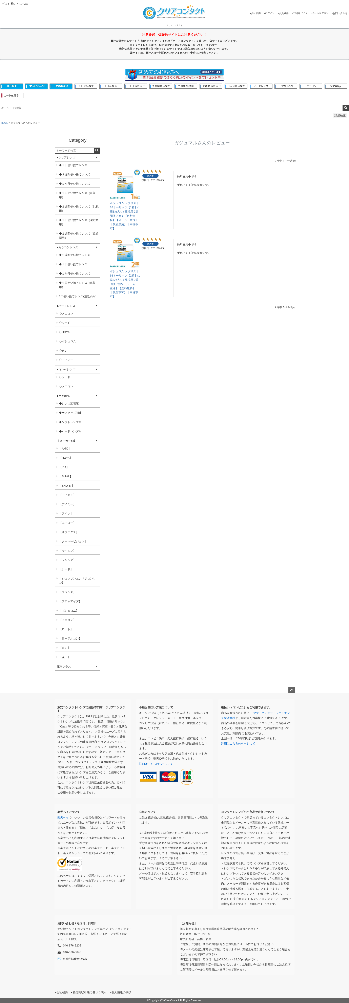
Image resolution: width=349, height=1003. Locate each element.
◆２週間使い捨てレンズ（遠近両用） (79, 235)
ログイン (270, 13)
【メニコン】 (67, 620)
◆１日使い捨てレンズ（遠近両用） (79, 222)
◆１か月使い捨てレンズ (74, 183)
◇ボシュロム (67, 341)
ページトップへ (291, 690)
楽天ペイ (63, 817)
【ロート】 (66, 629)
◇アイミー (66, 360)
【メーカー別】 (67, 440)
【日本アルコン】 (70, 638)
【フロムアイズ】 (70, 601)
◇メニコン (66, 313)
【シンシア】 (67, 560)
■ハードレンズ (66, 305)
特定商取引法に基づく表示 (90, 992)
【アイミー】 (67, 504)
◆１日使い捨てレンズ (73, 165)
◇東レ (63, 350)
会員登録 (284, 13)
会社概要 (256, 13)
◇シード (64, 322)
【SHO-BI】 (66, 485)
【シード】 (66, 569)
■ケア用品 (63, 395)
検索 (346, 108)
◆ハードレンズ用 (70, 431)
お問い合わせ (340, 13)
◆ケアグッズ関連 (70, 412)
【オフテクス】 (69, 532)
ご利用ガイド (300, 13)
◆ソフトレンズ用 (70, 422)
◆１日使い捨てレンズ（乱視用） (77, 195)
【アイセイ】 (67, 495)
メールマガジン (320, 13)
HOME (4, 123)
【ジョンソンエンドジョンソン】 (77, 580)
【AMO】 (65, 448)
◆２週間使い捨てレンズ (74, 174)
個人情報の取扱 (121, 992)
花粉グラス (64, 666)
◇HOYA (64, 332)
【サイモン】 (67, 550)
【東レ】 (64, 647)
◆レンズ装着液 (69, 403)
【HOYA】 (65, 457)
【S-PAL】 (66, 476)
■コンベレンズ (66, 369)
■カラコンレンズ (67, 247)
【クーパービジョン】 (73, 541)
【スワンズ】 (67, 592)
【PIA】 (64, 467)
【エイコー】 (67, 522)
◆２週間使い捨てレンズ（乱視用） (79, 208)
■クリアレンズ (66, 157)
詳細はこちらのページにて (156, 763)
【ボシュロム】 (69, 610)
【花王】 (64, 657)
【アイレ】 (66, 513)
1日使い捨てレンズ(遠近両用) (78, 296)
